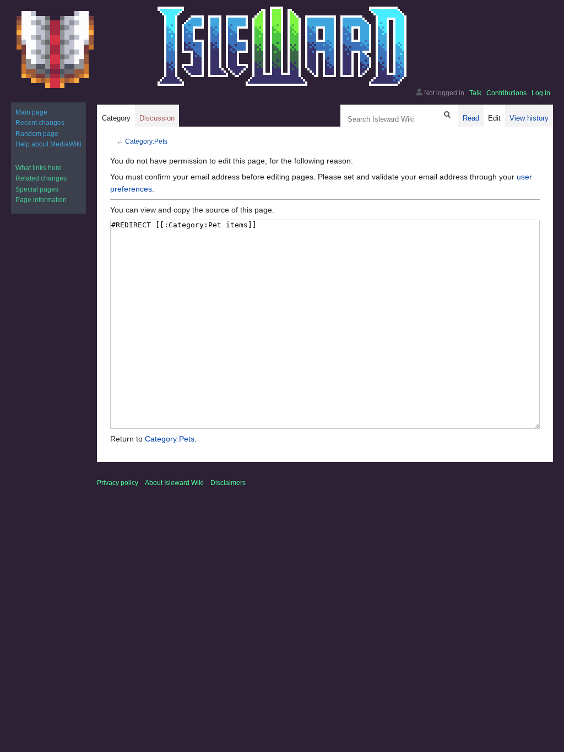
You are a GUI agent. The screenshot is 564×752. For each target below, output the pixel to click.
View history (529, 118)
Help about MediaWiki (48, 144)
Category (116, 118)
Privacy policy (117, 483)
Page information (41, 200)
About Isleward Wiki (174, 483)
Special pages (36, 189)
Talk (475, 93)
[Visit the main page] (55, 50)
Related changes (41, 178)
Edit (494, 118)
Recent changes (39, 123)
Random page (36, 134)
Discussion (157, 118)
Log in (541, 93)
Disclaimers (228, 483)
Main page (31, 112)
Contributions (506, 93)
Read (471, 118)
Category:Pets (146, 141)
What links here (38, 168)
